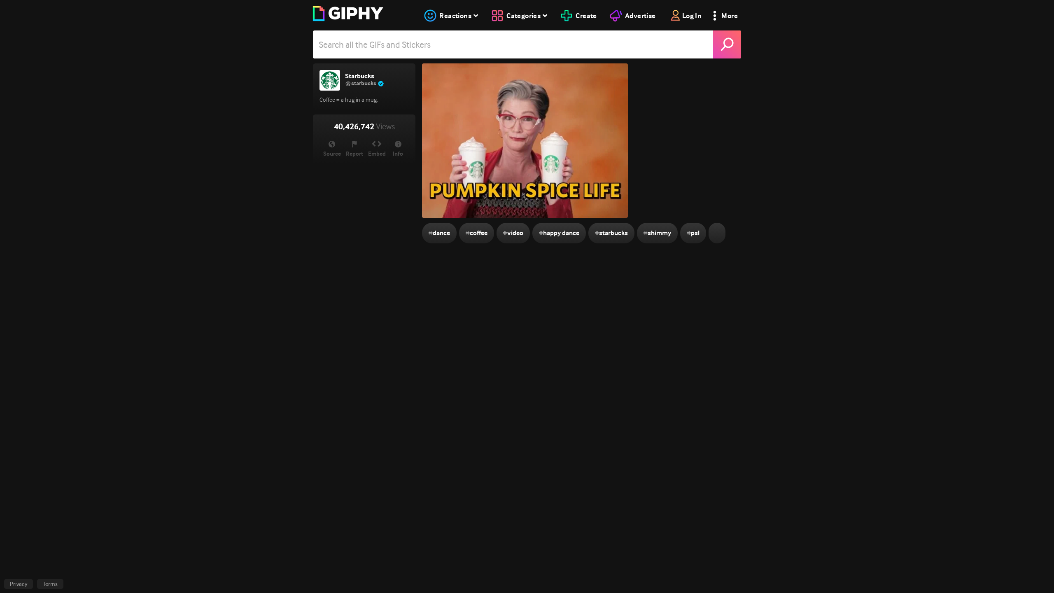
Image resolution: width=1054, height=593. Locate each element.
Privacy (18, 584)
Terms (50, 584)
